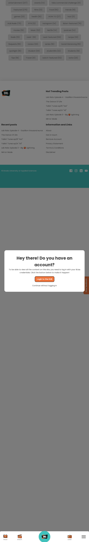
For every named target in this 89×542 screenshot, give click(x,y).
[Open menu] (84, 536)
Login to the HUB (44, 279)
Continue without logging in (44, 285)
